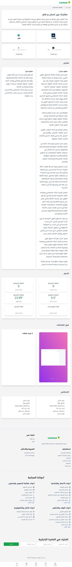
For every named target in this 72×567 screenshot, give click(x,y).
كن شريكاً (67, 466)
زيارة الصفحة (54, 54)
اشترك (11, 544)
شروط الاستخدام (29, 455)
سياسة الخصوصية (29, 453)
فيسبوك (32, 439)
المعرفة (68, 463)
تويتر (33, 441)
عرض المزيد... (66, 502)
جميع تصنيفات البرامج (64, 455)
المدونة (68, 458)
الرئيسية (68, 7)
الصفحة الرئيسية (65, 453)
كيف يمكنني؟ (66, 461)
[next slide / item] (53, 357)
